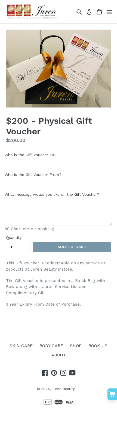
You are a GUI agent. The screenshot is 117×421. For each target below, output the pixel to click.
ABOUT (58, 354)
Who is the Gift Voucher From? (33, 174)
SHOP (76, 345)
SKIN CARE (21, 345)
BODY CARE (51, 345)
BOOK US (97, 345)
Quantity (13, 237)
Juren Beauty (63, 389)
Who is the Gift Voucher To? (31, 155)
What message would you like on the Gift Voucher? (52, 194)
